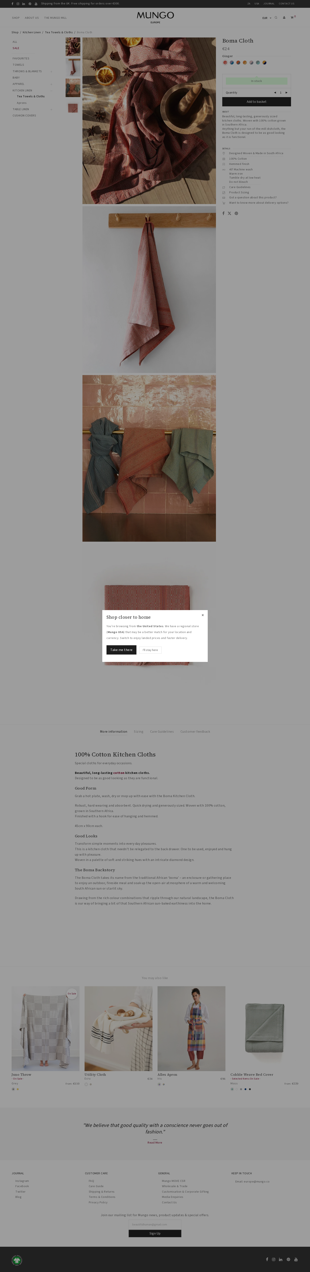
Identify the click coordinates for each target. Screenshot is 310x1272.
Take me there (121, 650)
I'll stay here (150, 650)
